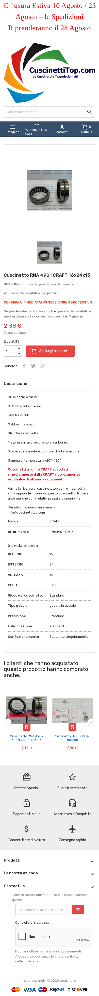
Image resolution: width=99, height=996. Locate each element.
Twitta (33, 366)
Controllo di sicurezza (32, 922)
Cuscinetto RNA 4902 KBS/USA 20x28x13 (26, 738)
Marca (13, 521)
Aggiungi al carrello (50, 351)
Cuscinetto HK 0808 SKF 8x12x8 (72, 738)
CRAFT (55, 521)
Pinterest (42, 366)
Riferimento (18, 532)
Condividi (24, 366)
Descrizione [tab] (15, 383)
